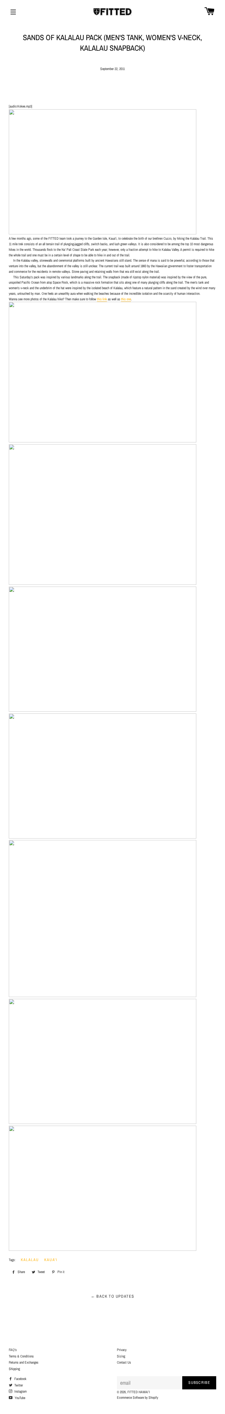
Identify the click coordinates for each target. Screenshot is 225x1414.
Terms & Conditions (21, 1356)
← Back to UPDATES (112, 1296)
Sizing (121, 1356)
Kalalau (30, 1259)
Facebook (19, 1378)
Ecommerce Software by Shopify (137, 1397)
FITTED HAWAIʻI (138, 1392)
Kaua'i (51, 1259)
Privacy (122, 1349)
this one (126, 299)
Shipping (14, 1369)
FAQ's (13, 1349)
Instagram (20, 1391)
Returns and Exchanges (23, 1362)
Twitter (18, 1385)
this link (102, 299)
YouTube (19, 1398)
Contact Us (124, 1362)
